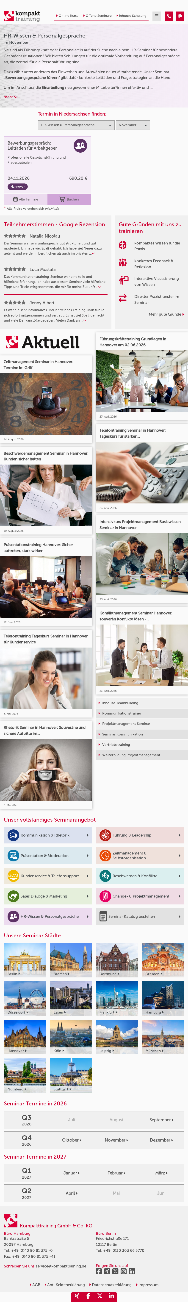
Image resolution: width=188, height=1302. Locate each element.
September (160, 1119)
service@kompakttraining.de (61, 1266)
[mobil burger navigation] (156, 16)
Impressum (148, 1284)
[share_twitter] (99, 1297)
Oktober (70, 1140)
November (115, 1140)
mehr (9, 97)
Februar (115, 1173)
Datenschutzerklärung (111, 1284)
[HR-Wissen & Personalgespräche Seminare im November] (169, 16)
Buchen (73, 199)
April (70, 1193)
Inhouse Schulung (132, 16)
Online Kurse (68, 16)
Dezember (160, 1140)
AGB (35, 1284)
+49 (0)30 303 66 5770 (123, 1250)
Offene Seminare (99, 16)
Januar (70, 1173)
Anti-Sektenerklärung (65, 1284)
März (160, 1173)
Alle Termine (28, 199)
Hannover (18, 187)
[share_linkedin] (111, 1297)
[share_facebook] (88, 1297)
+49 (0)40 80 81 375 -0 (32, 1250)
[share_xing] (77, 1297)
